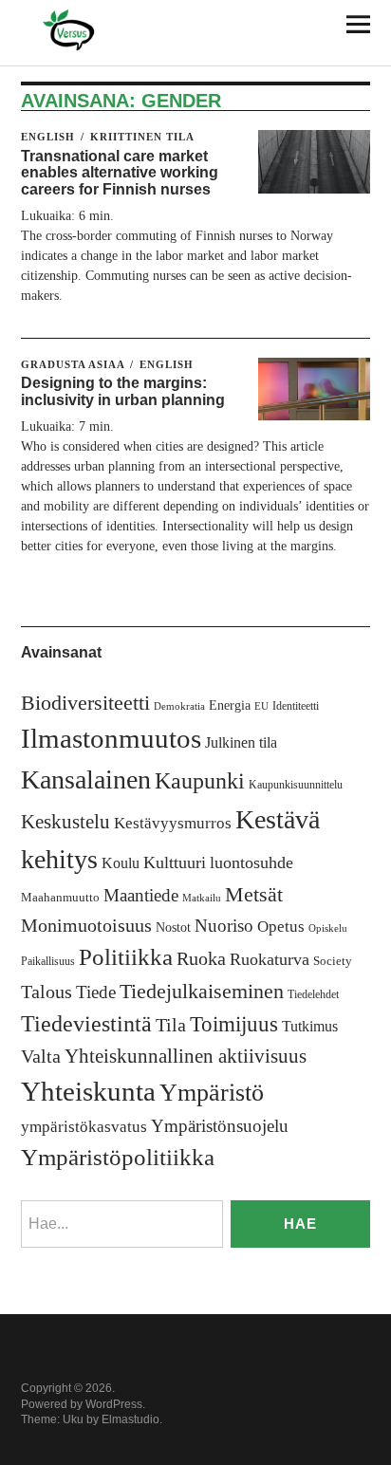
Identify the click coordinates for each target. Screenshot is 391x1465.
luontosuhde (251, 862)
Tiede (96, 992)
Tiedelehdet (313, 994)
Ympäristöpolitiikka (117, 1157)
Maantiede (140, 895)
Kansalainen (86, 779)
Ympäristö (211, 1092)
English (48, 136)
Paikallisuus (48, 961)
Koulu (121, 863)
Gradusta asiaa (72, 364)
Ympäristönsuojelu (220, 1126)
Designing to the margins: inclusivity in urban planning (123, 391)
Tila (171, 1025)
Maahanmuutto (60, 897)
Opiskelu (327, 928)
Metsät (254, 894)
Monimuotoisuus (86, 925)
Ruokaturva (269, 959)
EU (261, 706)
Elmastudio (130, 1419)
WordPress (113, 1404)
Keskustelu (65, 821)
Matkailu (201, 898)
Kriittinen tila (142, 136)
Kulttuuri (174, 862)
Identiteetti (295, 706)
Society (332, 961)
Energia (230, 705)
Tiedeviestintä (86, 1023)
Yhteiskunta (88, 1091)
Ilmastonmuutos (111, 738)
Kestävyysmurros (173, 823)
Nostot (173, 927)
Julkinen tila (241, 742)
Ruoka (201, 958)
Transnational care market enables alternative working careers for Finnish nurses (119, 172)
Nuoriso (224, 926)
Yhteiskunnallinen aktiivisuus (186, 1056)
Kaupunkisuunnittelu (296, 784)
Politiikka (126, 957)
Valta (41, 1056)
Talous (46, 992)
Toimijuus (234, 1024)
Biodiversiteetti (85, 702)
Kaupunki (200, 781)
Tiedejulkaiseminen (202, 991)
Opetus (281, 927)
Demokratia (179, 706)
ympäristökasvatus (84, 1127)
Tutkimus (310, 1026)
